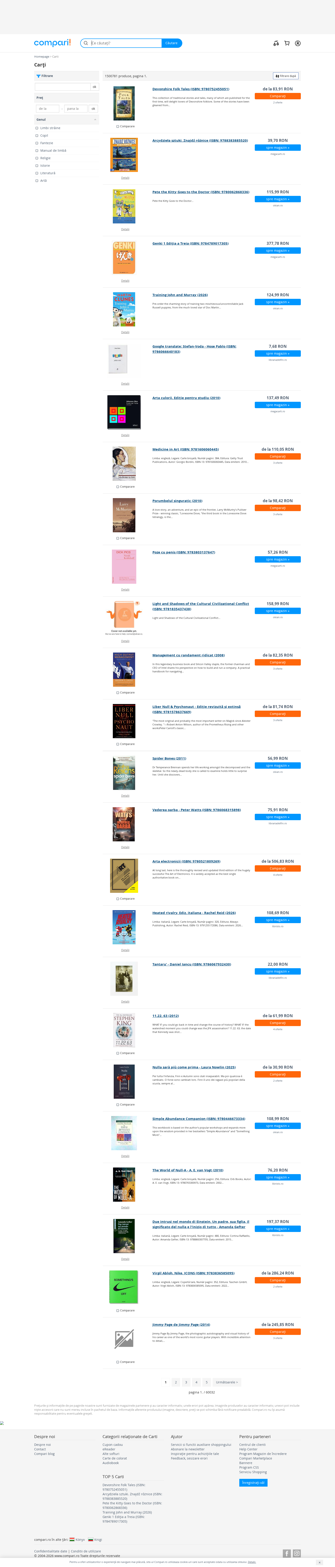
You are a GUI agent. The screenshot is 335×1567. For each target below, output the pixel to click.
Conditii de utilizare (86, 1551)
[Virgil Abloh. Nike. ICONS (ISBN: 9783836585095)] (127, 1287)
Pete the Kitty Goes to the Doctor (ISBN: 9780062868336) (200, 191)
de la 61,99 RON (278, 1015)
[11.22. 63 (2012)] (127, 1030)
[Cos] (287, 43)
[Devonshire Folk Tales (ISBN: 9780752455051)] (127, 103)
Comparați (278, 96)
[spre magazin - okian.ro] (127, 206)
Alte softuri (111, 1454)
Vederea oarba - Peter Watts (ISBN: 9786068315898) (196, 809)
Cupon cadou (113, 1444)
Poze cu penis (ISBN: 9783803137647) (183, 552)
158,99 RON (278, 603)
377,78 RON (278, 243)
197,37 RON (278, 1221)
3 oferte (277, 462)
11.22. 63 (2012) (165, 1015)
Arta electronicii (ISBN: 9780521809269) (186, 861)
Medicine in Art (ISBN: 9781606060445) (185, 449)
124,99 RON (278, 294)
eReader (109, 1449)
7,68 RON (278, 346)
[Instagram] (297, 1552)
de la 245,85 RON (278, 1324)
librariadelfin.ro (278, 359)
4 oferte (277, 874)
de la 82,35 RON (278, 655)
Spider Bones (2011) (169, 758)
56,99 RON (278, 758)
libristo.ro (277, 926)
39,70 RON (278, 140)
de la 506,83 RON (278, 861)
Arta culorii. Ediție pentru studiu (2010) (186, 397)
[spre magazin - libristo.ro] (127, 927)
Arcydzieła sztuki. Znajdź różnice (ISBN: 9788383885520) (200, 140)
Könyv (80, 1539)
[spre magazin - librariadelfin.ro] (127, 361)
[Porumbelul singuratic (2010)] (127, 515)
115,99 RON (278, 192)
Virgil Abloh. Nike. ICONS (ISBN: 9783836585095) (193, 1273)
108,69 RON (278, 912)
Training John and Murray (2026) (180, 294)
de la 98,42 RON (278, 500)
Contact (40, 1449)
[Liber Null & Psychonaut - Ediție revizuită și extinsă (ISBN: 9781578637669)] (127, 721)
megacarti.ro (278, 154)
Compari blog (44, 1454)
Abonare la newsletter (188, 1449)
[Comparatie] (276, 43)
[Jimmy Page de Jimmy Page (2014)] (127, 1339)
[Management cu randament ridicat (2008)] (127, 670)
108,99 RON (278, 1118)
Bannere (245, 1463)
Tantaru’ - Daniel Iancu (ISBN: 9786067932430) (191, 964)
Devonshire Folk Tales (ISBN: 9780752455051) (190, 89)
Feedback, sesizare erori (189, 1458)
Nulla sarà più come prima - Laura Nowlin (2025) (194, 1067)
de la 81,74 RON (278, 706)
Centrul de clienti (252, 1444)
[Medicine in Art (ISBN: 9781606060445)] (127, 464)
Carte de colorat (115, 1458)
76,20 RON (278, 1170)
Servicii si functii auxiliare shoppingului (201, 1444)
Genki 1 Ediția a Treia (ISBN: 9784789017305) (190, 243)
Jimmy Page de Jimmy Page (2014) (181, 1324)
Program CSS (249, 1467)
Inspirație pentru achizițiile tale (195, 1454)
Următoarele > (227, 1382)
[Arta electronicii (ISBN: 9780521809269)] (127, 876)
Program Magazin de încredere (263, 1454)
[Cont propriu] (298, 43)
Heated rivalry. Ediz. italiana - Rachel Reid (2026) (194, 912)
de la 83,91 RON (278, 89)
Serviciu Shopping (253, 1472)
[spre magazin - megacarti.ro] (127, 155)
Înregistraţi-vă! (253, 1482)
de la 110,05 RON (278, 449)
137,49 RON (278, 397)
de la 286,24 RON (278, 1273)
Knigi (98, 1539)
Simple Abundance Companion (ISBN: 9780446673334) (198, 1118)
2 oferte (277, 102)
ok (94, 86)
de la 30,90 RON (278, 1067)
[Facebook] (287, 1552)
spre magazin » (277, 147)
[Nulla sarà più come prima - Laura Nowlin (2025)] (127, 1082)
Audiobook (111, 1463)
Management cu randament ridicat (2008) (188, 655)
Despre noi (42, 1444)
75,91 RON (278, 809)
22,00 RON (278, 964)
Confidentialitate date (50, 1551)
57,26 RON (278, 552)
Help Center (248, 1449)
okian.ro (278, 205)
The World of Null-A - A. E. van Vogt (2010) (187, 1170)
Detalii (125, 177)
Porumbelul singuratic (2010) (177, 500)
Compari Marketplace (255, 1458)
